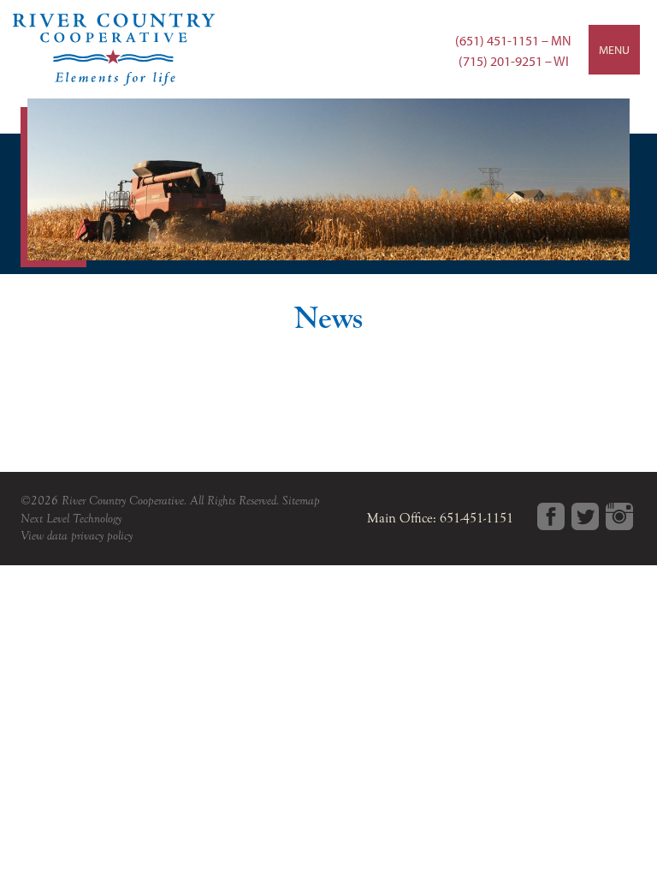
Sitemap (301, 500)
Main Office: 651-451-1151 (440, 518)
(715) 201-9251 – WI (514, 60)
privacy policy (102, 535)
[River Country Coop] (328, 49)
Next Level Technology (71, 518)
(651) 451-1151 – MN (513, 40)
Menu (614, 49)
